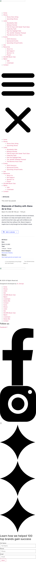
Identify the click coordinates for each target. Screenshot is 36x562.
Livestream (10, 63)
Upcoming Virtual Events (15, 43)
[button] (18, 102)
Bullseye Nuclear (12, 25)
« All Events (5, 197)
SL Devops (20, 283)
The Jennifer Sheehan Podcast (16, 33)
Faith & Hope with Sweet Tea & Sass (18, 27)
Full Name (3, 543)
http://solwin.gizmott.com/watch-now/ (11, 257)
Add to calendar (10, 232)
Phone (2, 548)
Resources (6, 47)
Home (5, 13)
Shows (5, 15)
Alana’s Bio (6, 301)
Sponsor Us (10, 53)
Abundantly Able (12, 23)
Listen (5, 21)
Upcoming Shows (12, 19)
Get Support (11, 51)
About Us (10, 49)
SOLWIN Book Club (9, 57)
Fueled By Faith (11, 29)
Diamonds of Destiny (7, 253)
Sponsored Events (12, 41)
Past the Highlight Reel (14, 31)
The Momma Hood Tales (14, 35)
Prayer (9, 55)
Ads (4, 45)
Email (1, 554)
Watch (5, 59)
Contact (5, 65)
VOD (8, 61)
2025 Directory (11, 39)
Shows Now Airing (12, 17)
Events (5, 37)
